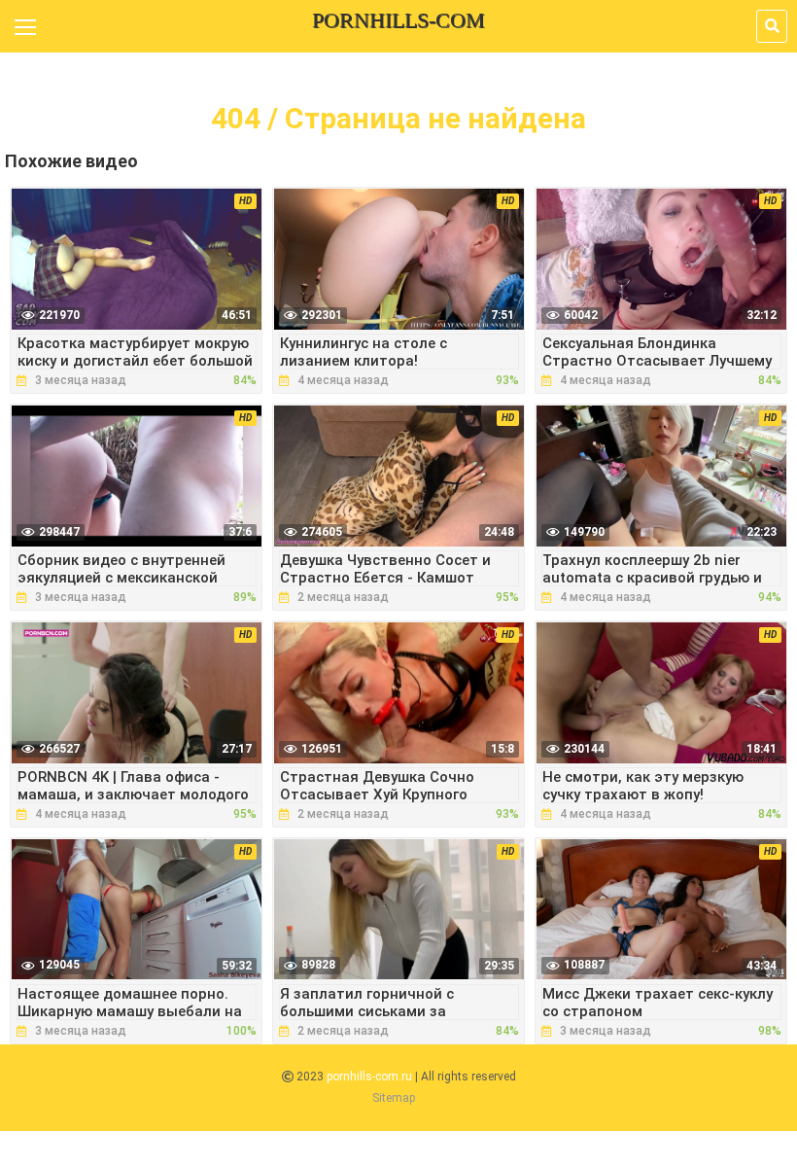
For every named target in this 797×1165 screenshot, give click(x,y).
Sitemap (393, 1098)
